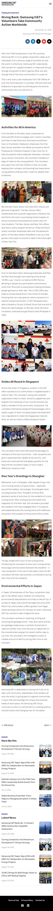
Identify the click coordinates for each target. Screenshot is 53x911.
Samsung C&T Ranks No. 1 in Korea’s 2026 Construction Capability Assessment (17, 826)
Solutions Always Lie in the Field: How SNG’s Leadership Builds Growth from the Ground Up (18, 782)
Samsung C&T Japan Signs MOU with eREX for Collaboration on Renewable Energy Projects (18, 765)
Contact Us (40, 900)
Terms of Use (13, 900)
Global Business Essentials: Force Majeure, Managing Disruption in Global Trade (19, 799)
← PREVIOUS (7, 725)
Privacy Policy (27, 900)
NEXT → (48, 725)
